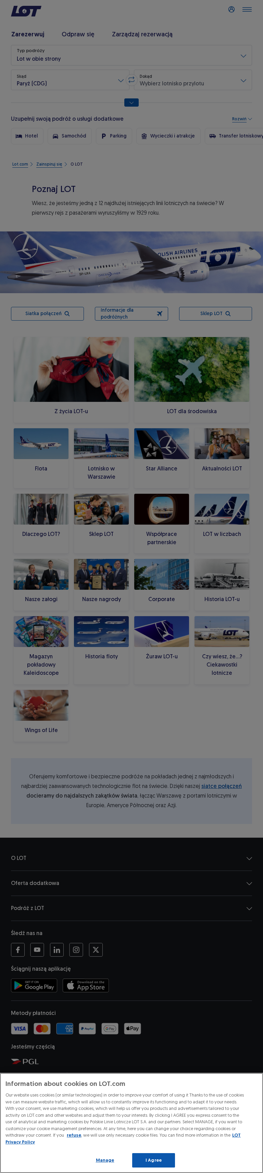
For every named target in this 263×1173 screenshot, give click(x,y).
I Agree (154, 1160)
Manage (105, 1160)
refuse (74, 1135)
